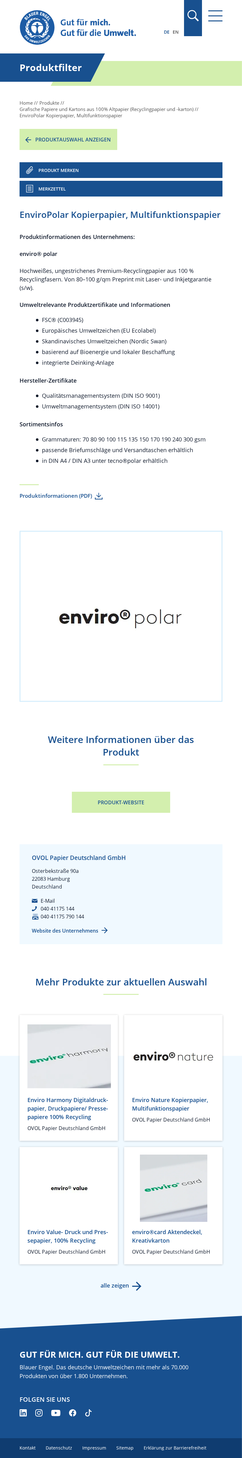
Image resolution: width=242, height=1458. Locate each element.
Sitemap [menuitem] (125, 1448)
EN (176, 32)
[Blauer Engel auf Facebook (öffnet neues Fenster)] (72, 1412)
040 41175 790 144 (62, 916)
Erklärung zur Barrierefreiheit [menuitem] (175, 1448)
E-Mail (48, 900)
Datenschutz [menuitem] (59, 1448)
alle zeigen (115, 1285)
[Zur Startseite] (90, 28)
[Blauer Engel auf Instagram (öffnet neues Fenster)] (39, 1412)
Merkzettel (52, 189)
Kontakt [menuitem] (28, 1448)
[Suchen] (193, 15)
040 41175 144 (57, 908)
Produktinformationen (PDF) (56, 495)
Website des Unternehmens (65, 930)
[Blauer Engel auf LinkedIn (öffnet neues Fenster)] (23, 1412)
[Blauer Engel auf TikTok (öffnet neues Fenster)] (88, 1412)
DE (167, 32)
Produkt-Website (121, 802)
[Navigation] (215, 16)
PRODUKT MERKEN (58, 170)
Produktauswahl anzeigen (73, 139)
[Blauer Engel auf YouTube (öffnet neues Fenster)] (55, 1412)
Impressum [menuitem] (94, 1448)
